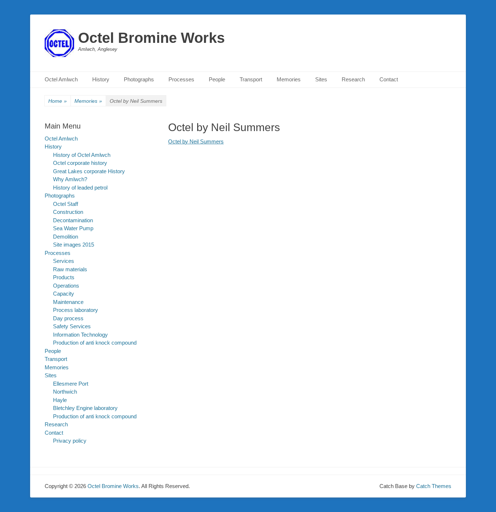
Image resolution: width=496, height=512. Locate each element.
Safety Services (72, 326)
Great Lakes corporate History (89, 171)
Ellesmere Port (70, 384)
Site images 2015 (73, 244)
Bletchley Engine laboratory (85, 408)
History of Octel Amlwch (81, 155)
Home (57, 101)
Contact (388, 79)
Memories (289, 79)
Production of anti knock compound (95, 343)
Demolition (65, 236)
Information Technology (80, 335)
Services (63, 261)
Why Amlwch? (70, 179)
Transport (251, 79)
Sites (321, 79)
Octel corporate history (80, 163)
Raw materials (70, 269)
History (100, 79)
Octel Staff (65, 204)
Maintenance (68, 302)
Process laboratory (75, 310)
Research (353, 79)
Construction (68, 212)
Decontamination (73, 220)
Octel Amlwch (61, 79)
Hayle (60, 400)
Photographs (139, 79)
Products (63, 277)
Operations (66, 286)
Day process (68, 318)
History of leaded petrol (80, 187)
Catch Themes (433, 486)
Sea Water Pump (73, 228)
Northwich (65, 392)
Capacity (63, 293)
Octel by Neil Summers (196, 141)
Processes (181, 79)
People (217, 79)
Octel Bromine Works (151, 38)
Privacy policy (69, 441)
